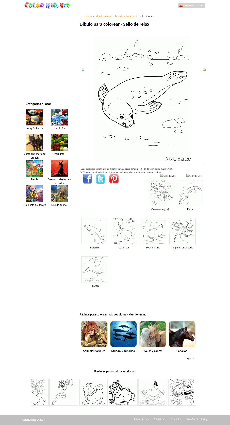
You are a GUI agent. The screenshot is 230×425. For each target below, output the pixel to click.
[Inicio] (47, 5)
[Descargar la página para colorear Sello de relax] (194, 176)
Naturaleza (32, 89)
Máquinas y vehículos (38, 13)
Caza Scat (124, 247)
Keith (190, 209)
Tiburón (94, 286)
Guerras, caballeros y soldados (59, 181)
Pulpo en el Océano (182, 247)
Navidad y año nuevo (37, 75)
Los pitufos (59, 128)
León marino (153, 247)
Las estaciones (34, 54)
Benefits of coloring (197, 419)
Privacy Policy (141, 419)
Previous (28, 393)
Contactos (176, 419)
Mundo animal (34, 34)
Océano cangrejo (160, 209)
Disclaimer (160, 419)
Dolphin (94, 247)
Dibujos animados (36, 41)
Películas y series (35, 82)
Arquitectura (33, 27)
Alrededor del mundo (38, 20)
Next (198, 393)
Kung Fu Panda (35, 128)
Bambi (34, 179)
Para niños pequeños (37, 68)
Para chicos (32, 61)
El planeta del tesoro (34, 205)
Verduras (59, 154)
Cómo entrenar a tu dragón (34, 156)
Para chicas (32, 48)
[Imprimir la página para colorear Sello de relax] (168, 176)
